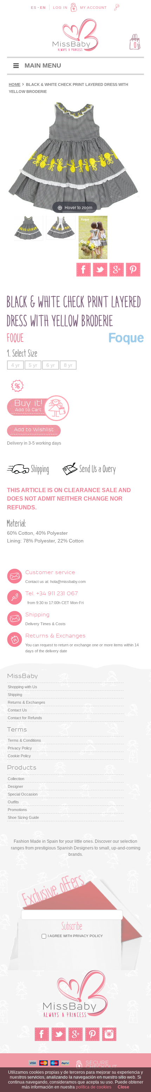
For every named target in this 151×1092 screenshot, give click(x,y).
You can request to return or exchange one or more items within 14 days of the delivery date (82, 643)
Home (14, 84)
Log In (60, 8)
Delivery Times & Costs (45, 619)
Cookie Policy (19, 756)
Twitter (59, 1034)
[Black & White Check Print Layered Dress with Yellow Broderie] (28, 228)
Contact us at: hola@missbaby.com (55, 576)
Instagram (109, 1034)
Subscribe (72, 926)
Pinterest (92, 1034)
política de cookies (93, 1087)
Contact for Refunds (25, 718)
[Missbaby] (75, 35)
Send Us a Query (98, 469)
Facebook (42, 1034)
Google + (75, 1034)
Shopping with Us (22, 687)
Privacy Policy (20, 748)
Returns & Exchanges (26, 702)
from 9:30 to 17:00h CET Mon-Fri (54, 597)
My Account (93, 8)
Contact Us (17, 710)
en (43, 8)
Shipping (40, 469)
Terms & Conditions (24, 740)
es (34, 8)
